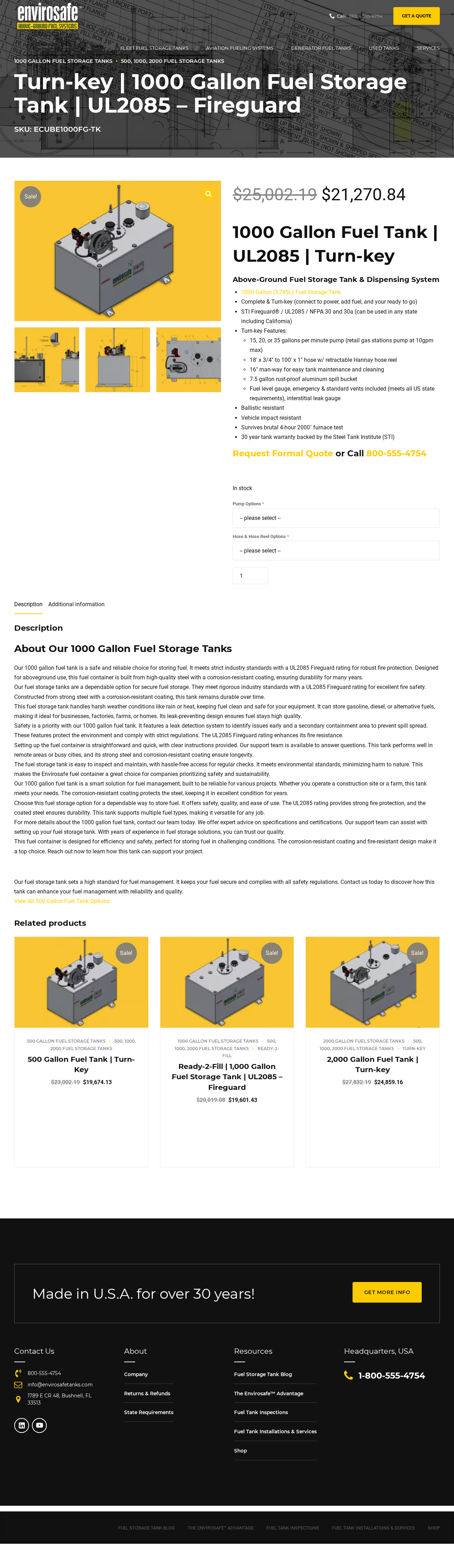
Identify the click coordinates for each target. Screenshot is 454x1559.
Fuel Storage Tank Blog (263, 1374)
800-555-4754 (396, 453)
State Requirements (148, 1412)
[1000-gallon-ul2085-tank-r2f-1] (227, 982)
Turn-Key (414, 1048)
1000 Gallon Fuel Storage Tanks (218, 1041)
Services (428, 48)
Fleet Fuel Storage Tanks (154, 48)
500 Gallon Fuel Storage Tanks (66, 1041)
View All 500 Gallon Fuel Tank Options (62, 901)
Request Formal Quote (283, 453)
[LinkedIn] (21, 1425)
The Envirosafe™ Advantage (268, 1393)
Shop (240, 1451)
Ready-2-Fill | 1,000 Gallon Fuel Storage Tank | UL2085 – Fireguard (227, 1076)
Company (136, 1374)
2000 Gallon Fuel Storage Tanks (364, 1041)
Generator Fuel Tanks (321, 48)
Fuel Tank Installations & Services (275, 1431)
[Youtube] (39, 1425)
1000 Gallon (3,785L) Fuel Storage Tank (291, 292)
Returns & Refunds (147, 1393)
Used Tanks (384, 48)
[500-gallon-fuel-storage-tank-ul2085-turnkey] (81, 982)
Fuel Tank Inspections (261, 1412)
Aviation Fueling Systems (239, 48)
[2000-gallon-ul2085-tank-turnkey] (372, 982)
